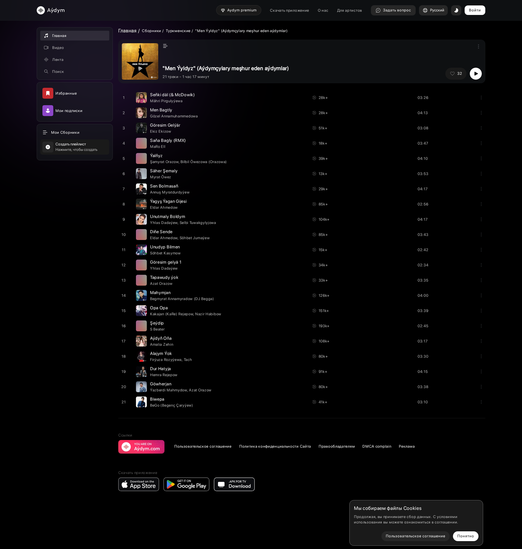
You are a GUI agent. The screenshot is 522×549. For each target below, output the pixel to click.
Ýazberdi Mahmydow (168, 390)
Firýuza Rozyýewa (166, 359)
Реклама (407, 446)
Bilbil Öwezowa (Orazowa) (204, 162)
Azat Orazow (161, 283)
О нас (323, 10)
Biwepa (157, 399)
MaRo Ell (158, 146)
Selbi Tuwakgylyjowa (198, 222)
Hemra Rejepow (164, 375)
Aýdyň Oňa (161, 338)
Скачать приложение (289, 10)
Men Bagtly (161, 110)
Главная (127, 30)
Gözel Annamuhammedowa (174, 116)
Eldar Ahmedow (164, 207)
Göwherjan (160, 383)
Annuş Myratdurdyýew (169, 192)
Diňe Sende (161, 231)
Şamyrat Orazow (164, 162)
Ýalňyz (156, 155)
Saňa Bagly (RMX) (168, 140)
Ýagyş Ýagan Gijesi (168, 201)
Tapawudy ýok (164, 277)
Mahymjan (160, 292)
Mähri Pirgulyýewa (166, 101)
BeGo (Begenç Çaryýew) (171, 405)
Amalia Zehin (161, 344)
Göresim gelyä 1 (166, 262)
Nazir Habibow (208, 314)
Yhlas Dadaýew (164, 222)
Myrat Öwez (160, 177)
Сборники (151, 31)
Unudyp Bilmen (165, 246)
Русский (437, 10)
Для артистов (349, 10)
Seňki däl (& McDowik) (172, 94)
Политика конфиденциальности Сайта (275, 446)
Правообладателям (337, 446)
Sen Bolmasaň (164, 186)
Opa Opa (159, 307)
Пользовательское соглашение (203, 446)
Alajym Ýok (161, 353)
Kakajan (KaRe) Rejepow (171, 314)
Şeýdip (157, 323)
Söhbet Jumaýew (195, 238)
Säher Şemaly (164, 170)
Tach (188, 359)
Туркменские (178, 31)
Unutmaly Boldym (167, 216)
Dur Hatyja (160, 368)
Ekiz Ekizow (160, 131)
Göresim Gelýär (165, 125)
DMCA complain (376, 446)
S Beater (157, 329)
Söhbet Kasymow (165, 253)
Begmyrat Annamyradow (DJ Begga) (182, 299)
